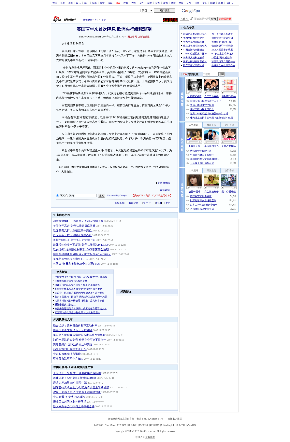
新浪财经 (88, 20)
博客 (110, 3)
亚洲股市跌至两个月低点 (68, 358)
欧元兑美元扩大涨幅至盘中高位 (72, 230)
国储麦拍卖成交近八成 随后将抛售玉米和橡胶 (81, 387)
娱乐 (78, 3)
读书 (165, 3)
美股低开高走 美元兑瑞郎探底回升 (74, 225)
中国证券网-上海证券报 (137, 36)
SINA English (167, 425)
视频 (125, 3)
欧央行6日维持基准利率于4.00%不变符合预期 (81, 249)
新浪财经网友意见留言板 (121, 418)
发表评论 (165, 189)
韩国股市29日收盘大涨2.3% (70, 349)
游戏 (149, 3)
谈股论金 (119, 203)
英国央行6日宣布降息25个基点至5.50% (76, 263)
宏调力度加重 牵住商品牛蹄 (70, 382)
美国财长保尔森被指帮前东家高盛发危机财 (79, 335)
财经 (86, 3)
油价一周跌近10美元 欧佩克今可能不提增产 (79, 339)
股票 (94, 3)
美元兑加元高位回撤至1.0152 (70, 258)
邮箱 (212, 3)
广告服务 (121, 425)
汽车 (133, 3)
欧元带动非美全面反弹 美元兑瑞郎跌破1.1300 (81, 244)
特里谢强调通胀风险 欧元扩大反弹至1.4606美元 (82, 254)
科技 (102, 3)
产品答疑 (191, 425)
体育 (70, 3)
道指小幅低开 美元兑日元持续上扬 (74, 240)
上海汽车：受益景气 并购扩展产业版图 (77, 373)
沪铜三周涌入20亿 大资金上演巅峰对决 (77, 392)
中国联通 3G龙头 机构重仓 (69, 396)
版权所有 (150, 437)
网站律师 (155, 425)
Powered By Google (116, 195)
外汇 (96, 20)
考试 (173, 3)
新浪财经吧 (164, 183)
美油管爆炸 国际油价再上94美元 (73, 344)
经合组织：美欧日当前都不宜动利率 (75, 325)
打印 (158, 203)
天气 (189, 3)
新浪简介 (98, 425)
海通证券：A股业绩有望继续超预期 (74, 378)
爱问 (204, 3)
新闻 (62, 3)
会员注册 (180, 425)
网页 (62, 195)
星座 (181, 3)
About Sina (110, 425)
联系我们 (133, 425)
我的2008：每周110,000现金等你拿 (152, 195)
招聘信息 (144, 425)
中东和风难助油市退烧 (67, 353)
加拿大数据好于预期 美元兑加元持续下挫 (78, 221)
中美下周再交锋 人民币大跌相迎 (73, 330)
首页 (54, 3)
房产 (141, 3)
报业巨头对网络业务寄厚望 (69, 401)
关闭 (168, 203)
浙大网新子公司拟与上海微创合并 (73, 406)
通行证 (230, 3)
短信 (197, 3)
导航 (220, 3)
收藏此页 (133, 203)
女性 (157, 3)
